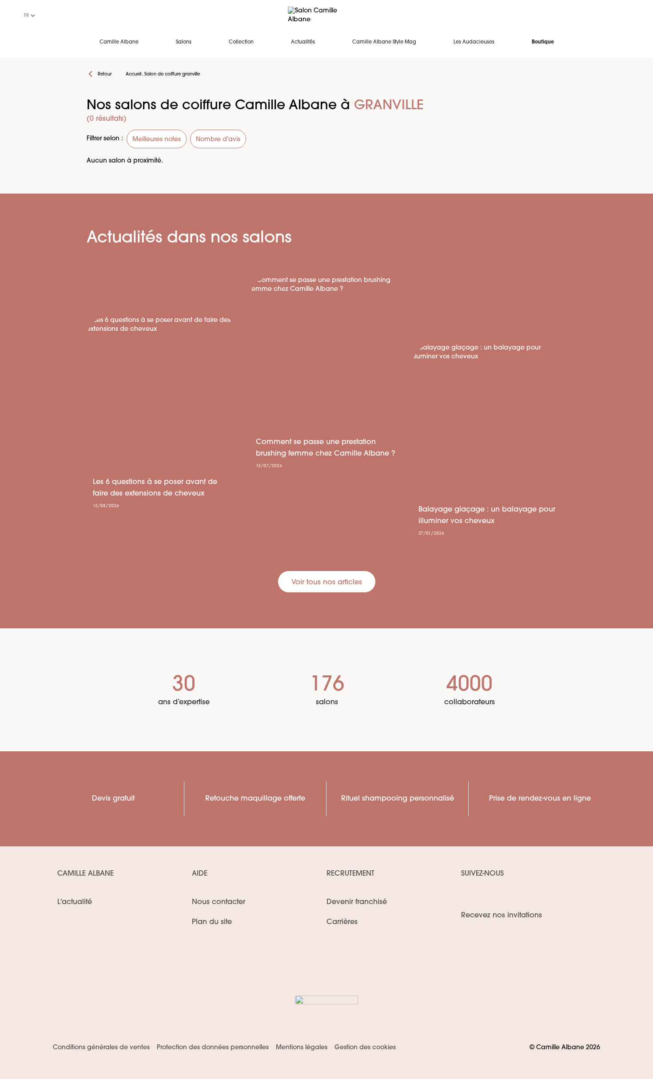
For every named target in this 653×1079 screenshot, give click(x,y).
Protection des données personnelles (213, 1047)
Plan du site (212, 922)
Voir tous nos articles (326, 582)
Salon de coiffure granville (172, 74)
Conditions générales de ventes (101, 1047)
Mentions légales (301, 1047)
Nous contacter (218, 902)
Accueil (133, 74)
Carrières (342, 922)
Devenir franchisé (356, 902)
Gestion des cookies (365, 1047)
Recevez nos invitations (501, 915)
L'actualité (74, 902)
